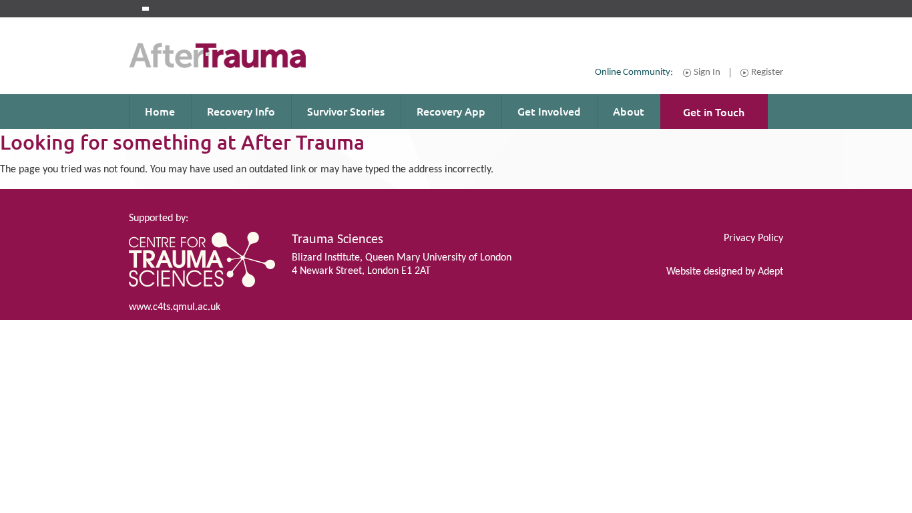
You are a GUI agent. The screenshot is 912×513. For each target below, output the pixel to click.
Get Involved (549, 111)
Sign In (707, 72)
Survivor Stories (346, 111)
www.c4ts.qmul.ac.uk (174, 307)
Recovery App (451, 111)
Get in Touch (713, 111)
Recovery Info (241, 111)
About (628, 111)
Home (160, 111)
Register (767, 72)
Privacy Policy (753, 238)
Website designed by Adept (724, 272)
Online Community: (634, 72)
